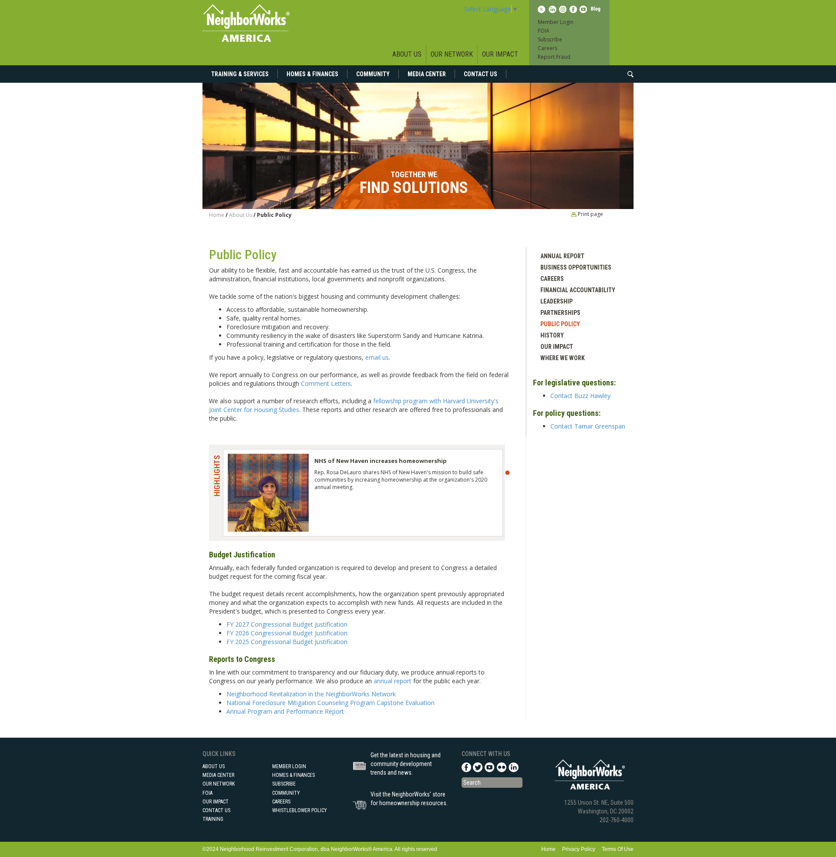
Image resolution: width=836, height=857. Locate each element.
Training (212, 819)
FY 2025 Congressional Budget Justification (286, 642)
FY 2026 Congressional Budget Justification (286, 633)
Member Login (555, 22)
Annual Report (562, 256)
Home (216, 215)
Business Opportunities (575, 267)
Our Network (452, 54)
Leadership (556, 301)
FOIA (543, 30)
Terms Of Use (618, 849)
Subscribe (550, 39)
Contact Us (480, 74)
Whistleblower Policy (299, 810)
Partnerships (560, 312)
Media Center (427, 74)
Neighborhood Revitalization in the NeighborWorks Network (311, 694)
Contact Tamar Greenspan (587, 426)
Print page (589, 214)
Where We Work (562, 357)
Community (373, 74)
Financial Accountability (577, 290)
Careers (547, 48)
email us (377, 357)
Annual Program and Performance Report (285, 711)
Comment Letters (326, 383)
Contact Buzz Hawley (580, 395)
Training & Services (240, 74)
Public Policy (560, 324)
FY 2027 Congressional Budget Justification (286, 624)
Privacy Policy (578, 849)
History (552, 335)
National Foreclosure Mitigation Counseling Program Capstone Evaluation (330, 702)
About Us (406, 54)
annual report (392, 681)
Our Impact (500, 54)
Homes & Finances (312, 74)
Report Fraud (554, 57)
